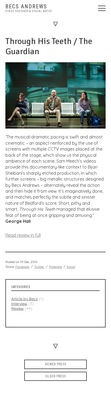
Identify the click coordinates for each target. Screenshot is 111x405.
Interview (19, 303)
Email (71, 267)
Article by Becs (24, 298)
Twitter (39, 267)
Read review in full (23, 235)
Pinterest (55, 267)
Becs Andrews (26, 6)
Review (17, 308)
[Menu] (102, 8)
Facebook (22, 267)
